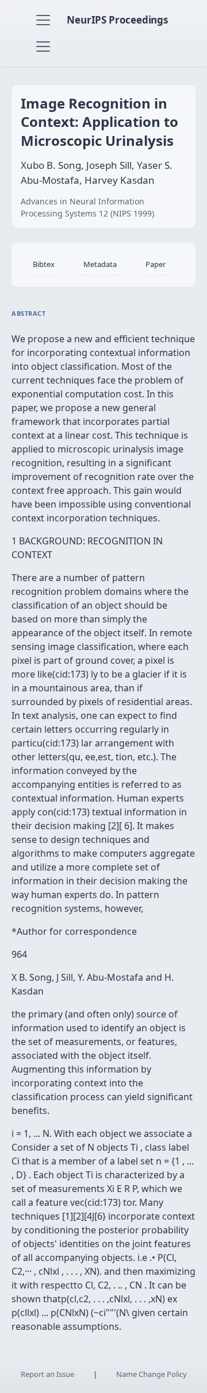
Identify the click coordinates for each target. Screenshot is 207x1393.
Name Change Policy (151, 1374)
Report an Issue (47, 1374)
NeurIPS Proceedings (117, 19)
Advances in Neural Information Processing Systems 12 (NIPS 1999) (87, 207)
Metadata (100, 264)
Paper (155, 264)
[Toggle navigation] (43, 20)
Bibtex (44, 264)
